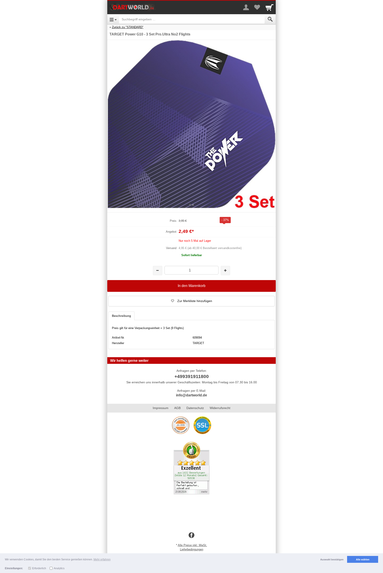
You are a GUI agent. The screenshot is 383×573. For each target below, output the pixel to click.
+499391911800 (191, 376)
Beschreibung (121, 316)
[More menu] (246, 7)
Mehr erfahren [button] (102, 559)
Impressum (160, 408)
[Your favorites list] (257, 7)
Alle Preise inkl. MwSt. (192, 545)
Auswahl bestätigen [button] (332, 559)
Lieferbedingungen (191, 549)
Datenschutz (195, 408)
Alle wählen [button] (362, 559)
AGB (177, 408)
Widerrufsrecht (220, 408)
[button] (191, 301)
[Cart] (269, 7)
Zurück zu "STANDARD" (127, 27)
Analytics (59, 568)
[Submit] (270, 19)
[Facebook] (191, 535)
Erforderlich (39, 568)
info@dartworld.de (191, 395)
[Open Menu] (113, 19)
